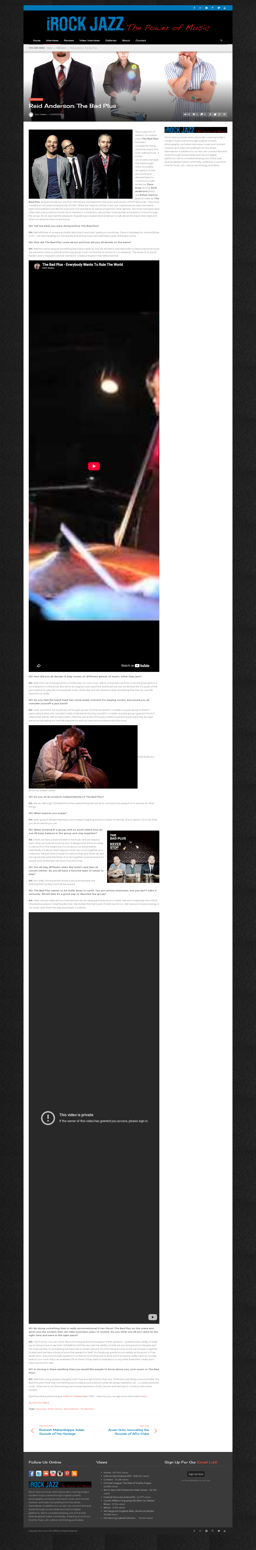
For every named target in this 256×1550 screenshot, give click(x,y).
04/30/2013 (56, 114)
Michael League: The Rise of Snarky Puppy (127, 1483)
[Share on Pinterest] (224, 114)
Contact (108, 1479)
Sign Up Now (196, 1474)
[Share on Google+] (220, 114)
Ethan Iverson (55, 1409)
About (107, 1507)
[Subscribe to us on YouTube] (53, 1473)
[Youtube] (224, 7)
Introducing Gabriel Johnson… (120, 1518)
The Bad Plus (87, 1409)
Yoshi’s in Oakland (73, 1396)
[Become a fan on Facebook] (31, 1473)
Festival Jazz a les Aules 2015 (119, 1497)
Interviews (61, 48)
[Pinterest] (212, 7)
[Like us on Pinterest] (67, 1473)
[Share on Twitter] (215, 114)
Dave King (41, 1409)
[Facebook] (194, 7)
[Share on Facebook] (210, 114)
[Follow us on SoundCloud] (46, 1473)
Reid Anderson (71, 1409)
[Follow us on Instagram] (60, 1473)
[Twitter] (218, 7)
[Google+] (200, 7)
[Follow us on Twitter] (38, 1473)
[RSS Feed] (74, 1473)
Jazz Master (41, 114)
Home (49, 48)
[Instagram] (206, 7)
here (144, 1396)
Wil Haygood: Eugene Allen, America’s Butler (129, 1511)
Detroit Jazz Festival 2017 (117, 1476)
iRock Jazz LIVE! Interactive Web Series (125, 1490)
